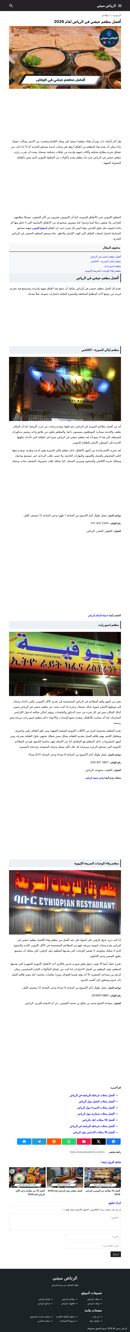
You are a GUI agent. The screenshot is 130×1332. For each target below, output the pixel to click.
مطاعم (105, 15)
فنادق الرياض (44, 1299)
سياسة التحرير (44, 1321)
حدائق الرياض (44, 1303)
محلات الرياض (93, 1299)
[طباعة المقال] (24, 1141)
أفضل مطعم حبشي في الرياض (105, 256)
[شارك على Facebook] (113, 1141)
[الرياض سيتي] (65, 1278)
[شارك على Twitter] (98, 1141)
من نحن (96, 1316)
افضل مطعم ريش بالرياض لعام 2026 (65, 1190)
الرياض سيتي (106, 5)
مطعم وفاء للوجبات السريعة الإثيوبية (103, 270)
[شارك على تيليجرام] (39, 1141)
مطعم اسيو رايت (112, 266)
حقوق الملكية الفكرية (65, 1316)
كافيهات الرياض (68, 1303)
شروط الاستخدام (67, 1321)
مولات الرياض (94, 1303)
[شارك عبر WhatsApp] (69, 1141)
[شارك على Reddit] (54, 1141)
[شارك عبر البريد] (84, 1141)
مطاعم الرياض (68, 1299)
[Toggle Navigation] (120, 5)
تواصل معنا (95, 1321)
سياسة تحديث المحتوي (40, 1316)
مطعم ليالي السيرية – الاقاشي (105, 261)
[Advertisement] (65, 114)
